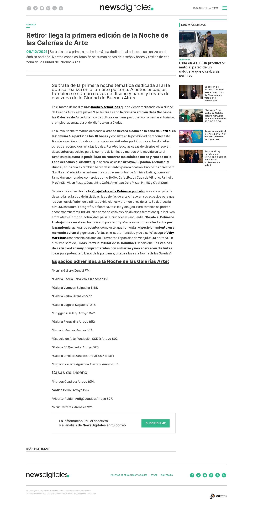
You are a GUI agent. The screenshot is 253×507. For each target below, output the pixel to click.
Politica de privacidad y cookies (128, 475)
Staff (154, 475)
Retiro (165, 131)
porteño (118, 191)
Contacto (167, 475)
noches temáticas (106, 107)
